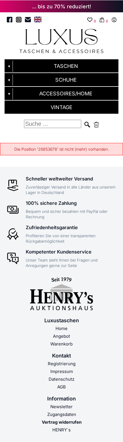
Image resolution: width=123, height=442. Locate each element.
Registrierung (62, 363)
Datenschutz (61, 379)
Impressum (61, 371)
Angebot (61, 336)
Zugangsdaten (61, 414)
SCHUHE (66, 80)
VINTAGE (61, 107)
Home (61, 328)
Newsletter (61, 406)
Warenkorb (61, 344)
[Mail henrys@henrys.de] (28, 21)
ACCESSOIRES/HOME (65, 94)
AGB (61, 387)
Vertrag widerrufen (62, 422)
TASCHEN (66, 66)
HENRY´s (61, 430)
